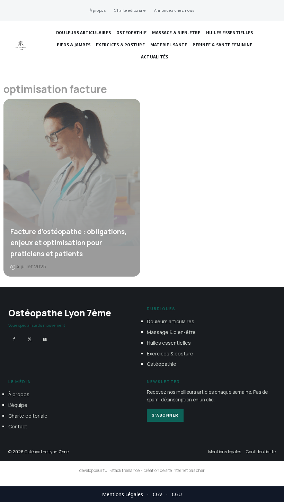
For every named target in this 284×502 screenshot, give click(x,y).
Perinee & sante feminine (222, 44)
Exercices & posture (120, 44)
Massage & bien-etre (176, 32)
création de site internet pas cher (174, 470)
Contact (17, 426)
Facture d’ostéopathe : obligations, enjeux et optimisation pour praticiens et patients (68, 242)
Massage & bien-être (171, 332)
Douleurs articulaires (83, 32)
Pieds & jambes (74, 44)
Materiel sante (168, 44)
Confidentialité (261, 451)
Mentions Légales (122, 494)
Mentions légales (224, 451)
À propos (98, 10)
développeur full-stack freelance (109, 470)
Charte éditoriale (129, 10)
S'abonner (165, 414)
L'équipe (17, 405)
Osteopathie (131, 32)
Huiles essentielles (229, 32)
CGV (157, 494)
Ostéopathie (161, 364)
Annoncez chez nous (174, 10)
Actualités (154, 56)
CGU (177, 494)
